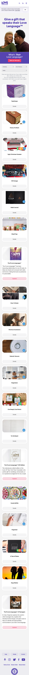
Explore (14, 278)
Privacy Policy (14, 664)
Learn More (17, 10)
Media (14, 654)
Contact (23, 654)
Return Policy (22, 664)
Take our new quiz (15, 60)
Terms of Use (7, 664)
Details (14, 106)
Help (6, 654)
